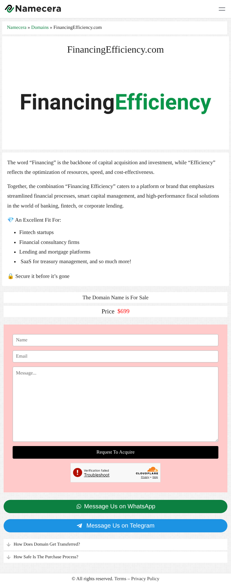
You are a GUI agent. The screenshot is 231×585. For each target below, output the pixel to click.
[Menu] (222, 9)
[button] (115, 544)
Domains (40, 27)
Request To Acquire (116, 452)
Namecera (16, 27)
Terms (120, 578)
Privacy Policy (145, 578)
